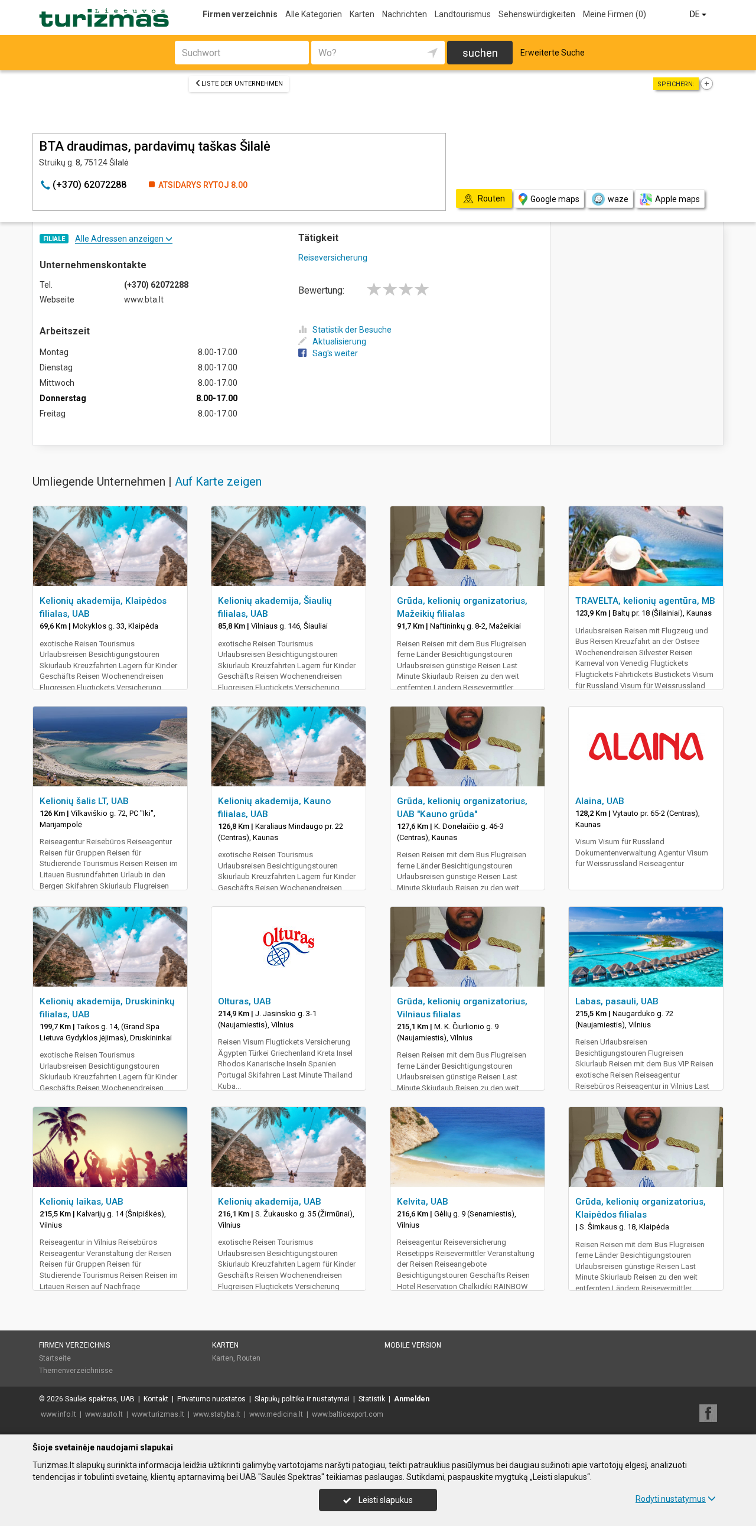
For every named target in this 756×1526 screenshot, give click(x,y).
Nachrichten (404, 14)
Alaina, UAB (599, 801)
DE (696, 14)
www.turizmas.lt (158, 1414)
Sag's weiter (335, 353)
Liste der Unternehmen (242, 83)
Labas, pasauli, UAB (617, 1001)
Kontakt (156, 1399)
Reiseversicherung (332, 257)
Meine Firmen (614, 14)
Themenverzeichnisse (76, 1370)
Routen (248, 1358)
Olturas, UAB (244, 1001)
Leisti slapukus (385, 1500)
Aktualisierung (339, 341)
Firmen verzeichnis (240, 14)
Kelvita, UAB (422, 1201)
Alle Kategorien (313, 14)
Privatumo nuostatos (211, 1399)
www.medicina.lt (276, 1414)
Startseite (55, 1358)
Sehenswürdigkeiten (536, 14)
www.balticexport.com (347, 1414)
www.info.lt (58, 1414)
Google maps (554, 199)
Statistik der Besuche (352, 329)
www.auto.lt (104, 1414)
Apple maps (677, 199)
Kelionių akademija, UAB (269, 1201)
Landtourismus (463, 14)
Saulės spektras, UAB (100, 1399)
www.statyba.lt (216, 1414)
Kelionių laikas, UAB (81, 1201)
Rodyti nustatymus (671, 1499)
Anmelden (411, 1399)
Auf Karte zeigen (218, 481)
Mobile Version (412, 1345)
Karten (362, 14)
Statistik (372, 1399)
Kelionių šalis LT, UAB (84, 801)
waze (618, 199)
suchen (480, 53)
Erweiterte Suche (552, 52)
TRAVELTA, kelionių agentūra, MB (645, 601)
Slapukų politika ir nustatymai (302, 1399)
